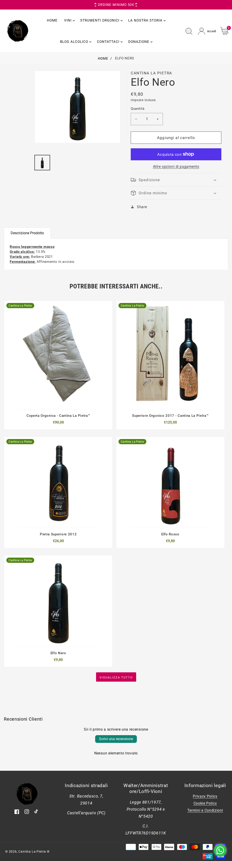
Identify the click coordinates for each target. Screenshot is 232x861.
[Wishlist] (72, 402)
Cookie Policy (205, 803)
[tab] (57, 230)
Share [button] (142, 207)
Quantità (137, 109)
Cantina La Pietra (32, 851)
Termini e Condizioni (205, 810)
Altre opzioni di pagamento (176, 166)
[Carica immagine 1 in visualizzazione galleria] (42, 162)
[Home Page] (17, 30)
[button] (176, 179)
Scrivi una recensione (116, 739)
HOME (103, 58)
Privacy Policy (205, 796)
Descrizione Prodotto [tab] (27, 233)
